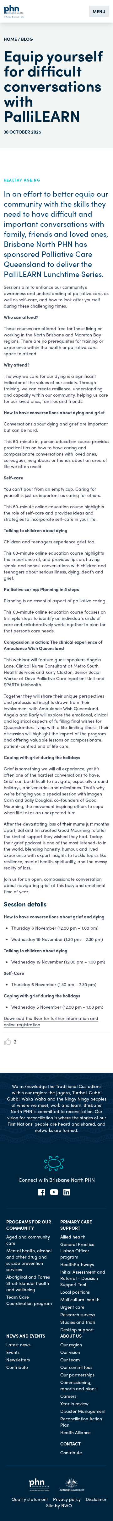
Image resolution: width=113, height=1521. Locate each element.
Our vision (70, 1352)
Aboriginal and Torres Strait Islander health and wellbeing (28, 1283)
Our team (70, 1359)
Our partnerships (77, 1374)
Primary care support (76, 1224)
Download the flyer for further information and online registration (51, 1021)
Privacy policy (67, 1499)
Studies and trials (77, 1322)
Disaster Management (83, 1411)
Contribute (17, 1367)
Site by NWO (59, 1505)
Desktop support (77, 1329)
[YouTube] (54, 1192)
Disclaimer (96, 1499)
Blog (27, 39)
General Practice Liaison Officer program (77, 1250)
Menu (99, 11)
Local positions (75, 1292)
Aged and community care (28, 1239)
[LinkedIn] (66, 1192)
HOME (10, 39)
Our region (71, 1344)
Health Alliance (75, 1432)
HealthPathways (77, 1264)
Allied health (72, 1236)
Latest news (18, 1344)
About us (71, 1336)
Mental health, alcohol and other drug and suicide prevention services (28, 1259)
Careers (68, 1396)
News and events (25, 1336)
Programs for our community (28, 1224)
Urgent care (72, 1307)
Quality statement (30, 1499)
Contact (70, 1443)
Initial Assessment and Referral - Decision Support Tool (82, 1278)
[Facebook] (41, 1192)
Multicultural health (80, 1299)
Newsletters (18, 1359)
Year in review (74, 1403)
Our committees (76, 1367)
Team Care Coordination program (29, 1300)
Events (12, 1352)
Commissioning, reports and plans (78, 1385)
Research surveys (77, 1314)
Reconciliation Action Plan (81, 1421)
